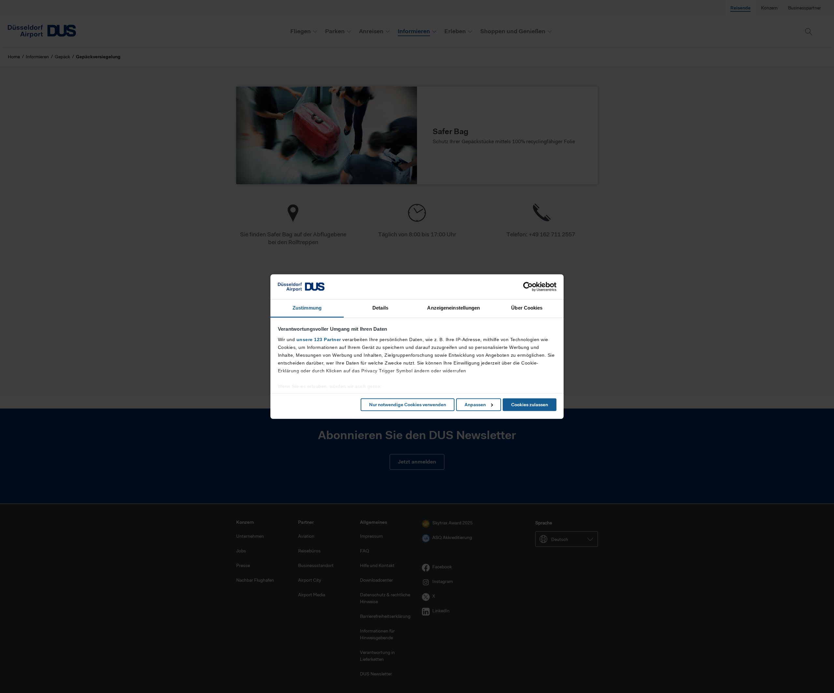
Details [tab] (380, 308)
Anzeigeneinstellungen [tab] (453, 308)
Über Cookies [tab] (526, 308)
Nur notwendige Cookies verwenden (407, 405)
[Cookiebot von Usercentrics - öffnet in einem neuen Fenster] (527, 287)
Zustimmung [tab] (307, 308)
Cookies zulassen (529, 405)
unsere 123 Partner (318, 339)
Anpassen (475, 405)
